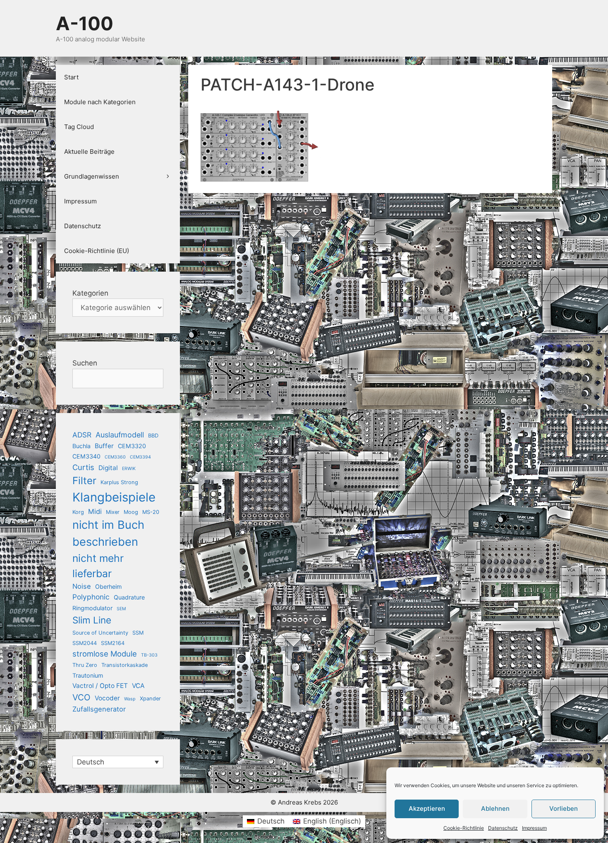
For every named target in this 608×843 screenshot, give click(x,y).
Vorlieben (563, 808)
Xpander (150, 698)
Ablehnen (495, 808)
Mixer (113, 512)
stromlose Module (104, 653)
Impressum (534, 828)
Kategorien (90, 293)
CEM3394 (140, 457)
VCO (81, 697)
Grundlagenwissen (91, 176)
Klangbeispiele (114, 497)
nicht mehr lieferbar (98, 566)
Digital (108, 468)
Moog (131, 512)
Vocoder (107, 698)
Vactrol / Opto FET (100, 686)
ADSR (81, 434)
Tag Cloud (79, 127)
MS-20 (150, 512)
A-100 (84, 23)
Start (71, 77)
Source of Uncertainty (100, 633)
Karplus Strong (119, 482)
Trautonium (87, 675)
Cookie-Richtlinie (463, 828)
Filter (84, 481)
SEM (121, 608)
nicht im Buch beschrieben (108, 533)
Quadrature (129, 597)
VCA (138, 686)
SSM (138, 633)
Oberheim (108, 586)
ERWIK (129, 468)
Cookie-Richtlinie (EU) (96, 251)
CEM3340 (86, 456)
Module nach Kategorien (100, 102)
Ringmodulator (92, 607)
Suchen (84, 363)
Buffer (104, 446)
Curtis (83, 467)
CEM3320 (132, 445)
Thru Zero (84, 665)
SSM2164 (112, 643)
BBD (153, 435)
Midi (95, 511)
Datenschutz (503, 828)
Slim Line (91, 620)
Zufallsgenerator (99, 709)
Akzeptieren (427, 808)
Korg (78, 512)
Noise (81, 586)
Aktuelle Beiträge (89, 151)
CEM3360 (115, 457)
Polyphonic (91, 596)
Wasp (130, 699)
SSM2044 (84, 643)
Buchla (81, 445)
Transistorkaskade (124, 665)
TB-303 (149, 655)
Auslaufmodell (120, 434)
